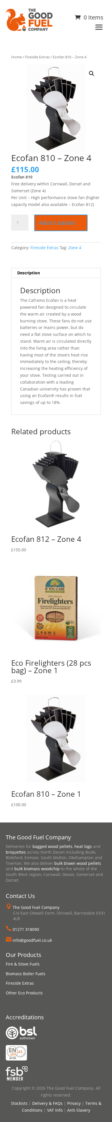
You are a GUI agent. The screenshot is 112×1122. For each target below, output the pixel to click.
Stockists (19, 1103)
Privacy (74, 1103)
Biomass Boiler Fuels (25, 973)
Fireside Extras (37, 57)
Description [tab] (28, 272)
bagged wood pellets (52, 846)
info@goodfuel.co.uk (32, 940)
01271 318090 (26, 929)
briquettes (16, 852)
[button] (91, 73)
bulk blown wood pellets (77, 863)
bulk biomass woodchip (37, 868)
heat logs (83, 846)
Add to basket (57, 223)
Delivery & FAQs (47, 1103)
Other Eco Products (24, 993)
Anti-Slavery (78, 1110)
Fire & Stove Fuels (23, 964)
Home (16, 57)
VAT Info (55, 1110)
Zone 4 (74, 247)
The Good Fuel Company (36, 907)
